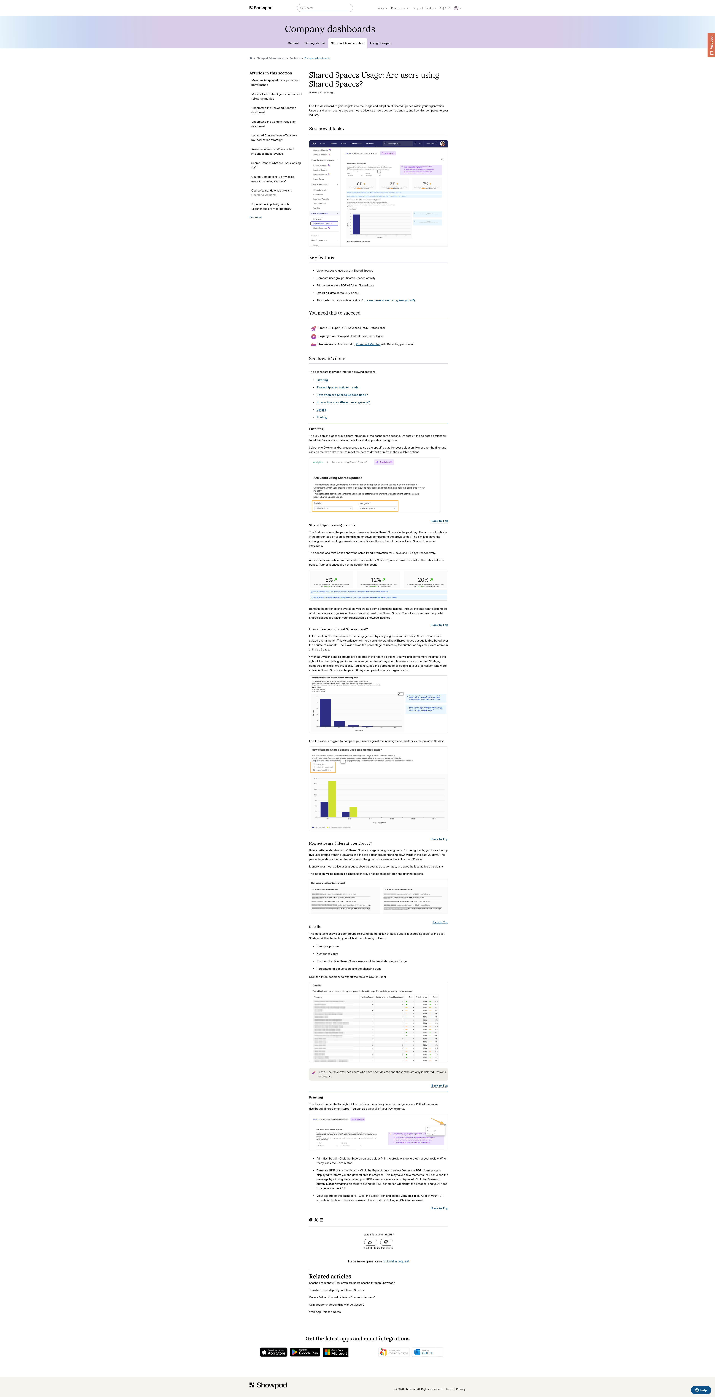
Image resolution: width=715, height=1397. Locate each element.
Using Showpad (380, 43)
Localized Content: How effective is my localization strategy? (274, 138)
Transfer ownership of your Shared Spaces (336, 1290)
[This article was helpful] (370, 1242)
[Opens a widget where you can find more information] (701, 1390)
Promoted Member (368, 344)
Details (321, 410)
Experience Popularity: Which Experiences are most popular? (271, 206)
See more (256, 217)
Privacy (460, 1389)
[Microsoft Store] (335, 1353)
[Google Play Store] (305, 1353)
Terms (449, 1389)
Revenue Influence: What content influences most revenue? (272, 151)
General (293, 43)
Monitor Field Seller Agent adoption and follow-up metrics (276, 96)
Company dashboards (317, 58)
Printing (322, 417)
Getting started (315, 43)
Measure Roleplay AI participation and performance (275, 83)
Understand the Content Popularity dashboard (273, 124)
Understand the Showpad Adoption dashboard (273, 110)
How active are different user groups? (343, 402)
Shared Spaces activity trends (338, 387)
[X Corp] (316, 1219)
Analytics (295, 58)
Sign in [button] (445, 7)
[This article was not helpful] (386, 1242)
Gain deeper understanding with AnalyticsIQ (337, 1304)
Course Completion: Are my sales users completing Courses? (272, 179)
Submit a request (396, 1261)
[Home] (268, 1386)
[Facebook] (310, 1219)
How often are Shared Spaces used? (342, 395)
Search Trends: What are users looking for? (276, 165)
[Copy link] (368, 85)
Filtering (322, 380)
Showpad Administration (347, 43)
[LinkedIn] (321, 1219)
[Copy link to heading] (338, 257)
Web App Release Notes (325, 1312)
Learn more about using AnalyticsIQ (390, 300)
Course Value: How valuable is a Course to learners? (271, 193)
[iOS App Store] (273, 1353)
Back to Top (439, 521)
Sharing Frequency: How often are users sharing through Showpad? (352, 1283)
